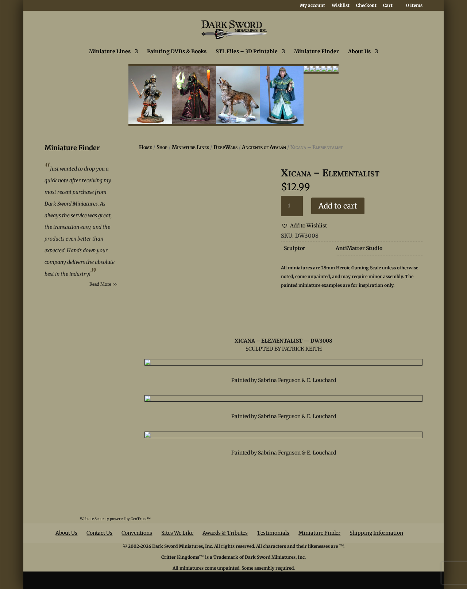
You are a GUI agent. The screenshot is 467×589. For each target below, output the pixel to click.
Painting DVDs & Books (177, 52)
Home (145, 147)
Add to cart (338, 205)
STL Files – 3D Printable (247, 52)
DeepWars (225, 147)
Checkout (366, 5)
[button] (304, 226)
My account (312, 5)
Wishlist (341, 5)
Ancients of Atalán (264, 147)
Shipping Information (376, 533)
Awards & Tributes (225, 533)
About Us (359, 52)
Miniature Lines (110, 52)
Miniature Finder (316, 52)
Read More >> (103, 284)
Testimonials (273, 533)
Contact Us (99, 533)
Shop (162, 147)
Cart (388, 5)
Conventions (136, 533)
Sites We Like (177, 533)
